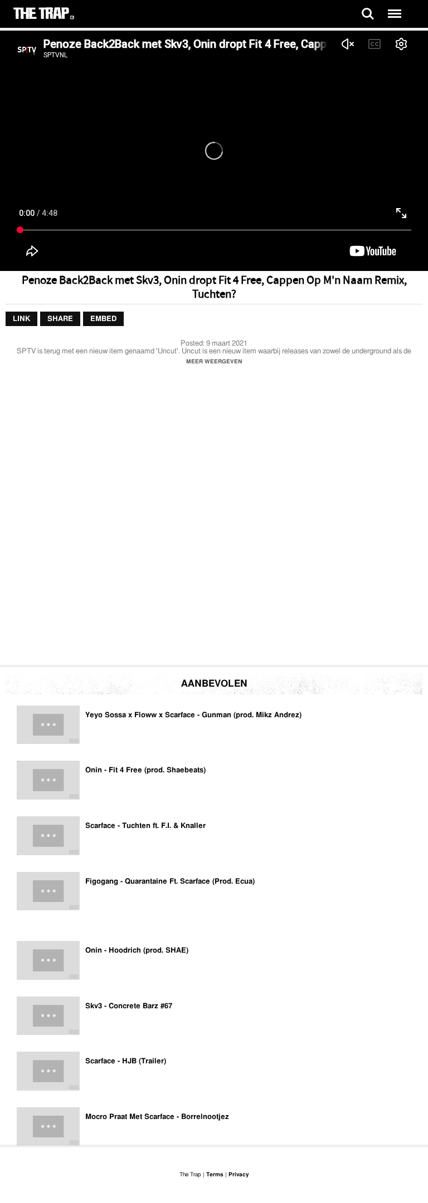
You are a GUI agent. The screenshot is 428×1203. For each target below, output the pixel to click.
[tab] (21, 319)
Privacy (238, 1174)
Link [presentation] (21, 319)
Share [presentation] (60, 319)
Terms (214, 1174)
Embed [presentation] (103, 319)
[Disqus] (214, 518)
